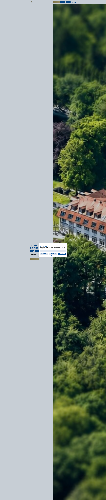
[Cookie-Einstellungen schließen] (66, 244)
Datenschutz (53, 255)
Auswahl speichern (53, 253)
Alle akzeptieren (62, 253)
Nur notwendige (43, 253)
